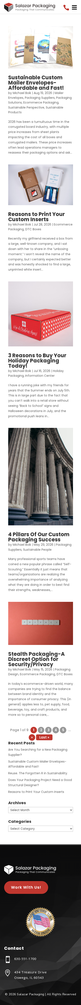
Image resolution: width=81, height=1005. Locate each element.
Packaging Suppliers (40, 98)
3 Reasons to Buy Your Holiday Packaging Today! (37, 360)
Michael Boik (22, 93)
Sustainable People (37, 549)
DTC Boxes (33, 229)
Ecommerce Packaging (41, 102)
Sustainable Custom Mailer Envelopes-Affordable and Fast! (36, 82)
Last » (44, 737)
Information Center (40, 375)
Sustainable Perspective (26, 107)
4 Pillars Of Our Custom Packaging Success (39, 537)
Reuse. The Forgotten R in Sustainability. (38, 773)
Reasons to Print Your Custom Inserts (36, 217)
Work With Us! (26, 887)
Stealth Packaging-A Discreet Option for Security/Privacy (36, 659)
